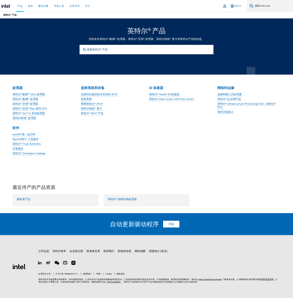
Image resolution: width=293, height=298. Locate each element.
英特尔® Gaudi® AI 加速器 (164, 94)
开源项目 (18, 148)
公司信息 (43, 251)
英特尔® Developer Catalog (29, 153)
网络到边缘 (225, 88)
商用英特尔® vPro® (92, 104)
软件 (16, 128)
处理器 (18, 88)
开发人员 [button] (59, 5)
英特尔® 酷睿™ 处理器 (25, 99)
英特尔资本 (59, 251)
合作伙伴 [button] (75, 5)
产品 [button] (19, 5)
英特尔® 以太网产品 (229, 99)
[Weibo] (48, 263)
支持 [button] (30, 5)
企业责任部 (76, 251)
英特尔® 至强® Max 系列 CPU (30, 108)
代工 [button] (87, 5)
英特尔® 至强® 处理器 (25, 104)
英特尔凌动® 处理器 (24, 118)
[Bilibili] (65, 263)
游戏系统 (86, 99)
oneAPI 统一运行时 (24, 134)
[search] (84, 49)
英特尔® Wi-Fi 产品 (92, 113)
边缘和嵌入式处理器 (229, 94)
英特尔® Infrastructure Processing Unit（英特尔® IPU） (246, 105)
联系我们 (108, 251)
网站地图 (140, 251)
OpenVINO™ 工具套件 (26, 139)
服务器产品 (23, 199)
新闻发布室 (124, 251)
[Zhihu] (73, 263)
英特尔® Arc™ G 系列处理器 (29, 113)
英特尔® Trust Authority (27, 144)
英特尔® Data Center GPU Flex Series (171, 99)
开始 (171, 224)
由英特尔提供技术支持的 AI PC (99, 94)
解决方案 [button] (43, 5)
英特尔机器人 (225, 112)
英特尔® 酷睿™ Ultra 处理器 (29, 94)
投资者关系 (93, 251)
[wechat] (57, 263)
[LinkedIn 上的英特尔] (40, 263)
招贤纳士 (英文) (158, 251)
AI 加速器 (156, 88)
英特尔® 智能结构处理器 (122, 199)
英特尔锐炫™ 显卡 (91, 108)
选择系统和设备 (93, 88)
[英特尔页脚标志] (19, 266)
